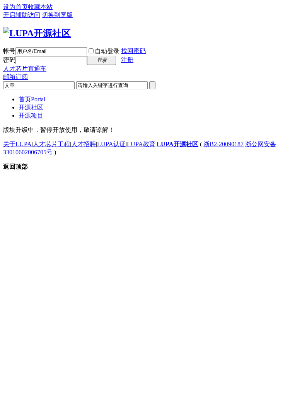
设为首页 (15, 6)
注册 (127, 59)
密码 (9, 59)
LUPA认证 (111, 144)
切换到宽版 (57, 15)
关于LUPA (17, 144)
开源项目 (31, 115)
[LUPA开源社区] (37, 33)
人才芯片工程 (51, 144)
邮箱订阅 (15, 76)
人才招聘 (83, 144)
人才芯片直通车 (24, 68)
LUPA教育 (141, 144)
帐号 (9, 51)
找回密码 (133, 51)
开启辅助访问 (21, 15)
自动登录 (107, 51)
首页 (32, 99)
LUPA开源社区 (177, 144)
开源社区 (31, 107)
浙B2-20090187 (223, 144)
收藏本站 (40, 6)
